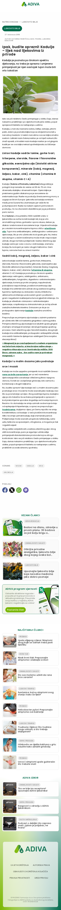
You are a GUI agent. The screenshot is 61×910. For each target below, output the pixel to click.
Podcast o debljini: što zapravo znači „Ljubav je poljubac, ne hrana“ (34, 823)
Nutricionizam (10, 21)
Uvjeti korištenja (20, 865)
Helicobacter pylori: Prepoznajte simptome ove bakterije (35, 709)
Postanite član (15, 609)
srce (41, 466)
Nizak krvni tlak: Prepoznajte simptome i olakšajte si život (33, 657)
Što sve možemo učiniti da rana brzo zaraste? (35, 674)
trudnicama (8, 409)
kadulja (30, 466)
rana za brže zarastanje (15, 374)
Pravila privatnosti (20, 877)
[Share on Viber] (26, 490)
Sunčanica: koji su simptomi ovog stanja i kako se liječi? (36, 691)
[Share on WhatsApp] (19, 490)
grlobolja (8, 472)
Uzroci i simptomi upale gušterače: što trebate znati (36, 761)
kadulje (29, 310)
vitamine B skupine (42, 270)
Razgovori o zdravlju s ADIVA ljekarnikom (33, 805)
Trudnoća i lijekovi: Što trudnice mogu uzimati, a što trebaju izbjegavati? (34, 727)
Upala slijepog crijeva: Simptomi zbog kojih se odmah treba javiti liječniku (35, 640)
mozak (19, 466)
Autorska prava (41, 865)
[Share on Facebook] (5, 490)
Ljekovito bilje (30, 21)
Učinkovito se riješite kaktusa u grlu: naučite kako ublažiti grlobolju (37, 744)
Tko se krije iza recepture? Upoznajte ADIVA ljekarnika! (33, 788)
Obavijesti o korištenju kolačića (30, 871)
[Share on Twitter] (12, 490)
